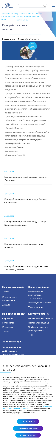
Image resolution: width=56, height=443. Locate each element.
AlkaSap (6, 304)
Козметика (7, 327)
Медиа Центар (35, 307)
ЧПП (30, 334)
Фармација (7, 318)
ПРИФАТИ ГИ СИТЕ (28, 435)
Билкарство (8, 322)
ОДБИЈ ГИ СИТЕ (28, 421)
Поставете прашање (38, 322)
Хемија (5, 331)
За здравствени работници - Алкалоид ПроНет (13, 351)
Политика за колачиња (22, 408)
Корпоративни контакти (40, 318)
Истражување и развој (39, 302)
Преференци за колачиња (28, 428)
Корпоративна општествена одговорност (35, 294)
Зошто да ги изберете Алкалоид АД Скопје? (22, 13)
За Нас (5, 291)
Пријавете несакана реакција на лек (38, 329)
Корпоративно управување (9, 299)
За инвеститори (11, 341)
